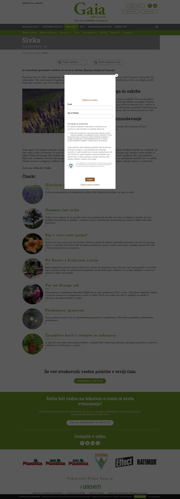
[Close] (116, 75)
